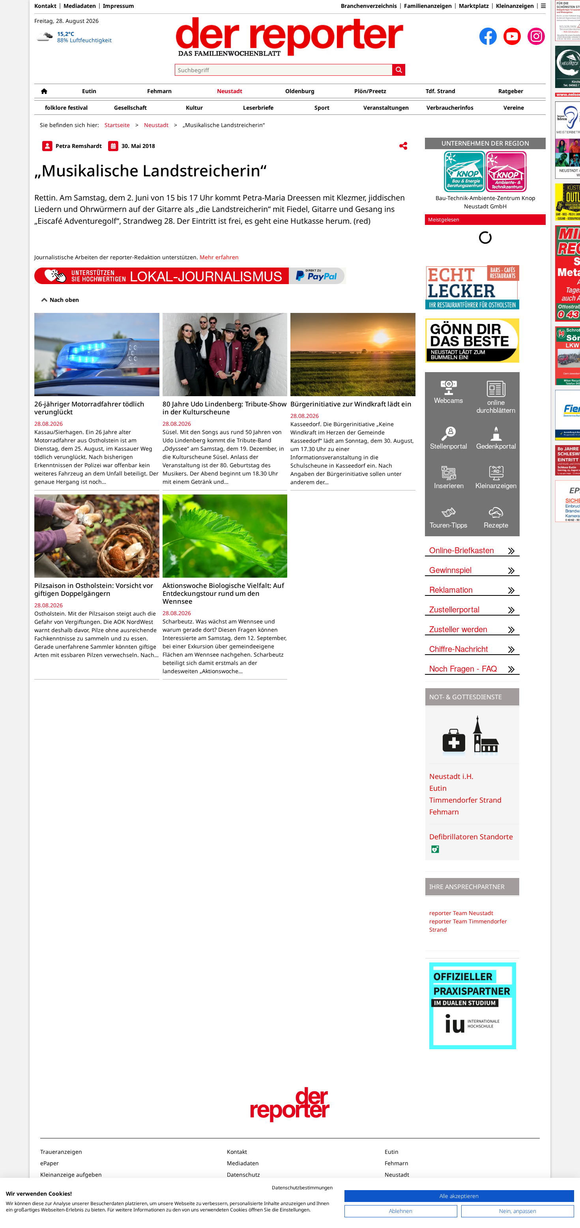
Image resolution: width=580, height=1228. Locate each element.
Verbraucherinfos (450, 107)
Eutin (89, 91)
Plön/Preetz (370, 91)
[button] (543, 6)
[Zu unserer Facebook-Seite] (488, 36)
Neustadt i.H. (451, 770)
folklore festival (66, 107)
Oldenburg (299, 91)
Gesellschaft (130, 107)
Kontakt (45, 6)
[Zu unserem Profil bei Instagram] (536, 36)
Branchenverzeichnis (369, 6)
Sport (321, 107)
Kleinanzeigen (515, 6)
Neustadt (229, 91)
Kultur (194, 107)
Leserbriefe (258, 107)
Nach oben (63, 299)
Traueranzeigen (61, 1145)
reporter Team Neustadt (461, 907)
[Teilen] (403, 146)
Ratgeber (510, 91)
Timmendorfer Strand (465, 794)
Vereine (513, 107)
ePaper (49, 1157)
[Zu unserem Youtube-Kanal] (512, 36)
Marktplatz (474, 6)
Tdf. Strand (440, 91)
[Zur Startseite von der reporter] (290, 36)
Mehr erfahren (219, 257)
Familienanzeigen (428, 6)
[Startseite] (44, 91)
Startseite (117, 125)
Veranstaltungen (386, 107)
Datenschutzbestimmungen (302, 1187)
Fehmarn (159, 91)
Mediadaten (80, 6)
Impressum (118, 6)
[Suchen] (399, 70)
